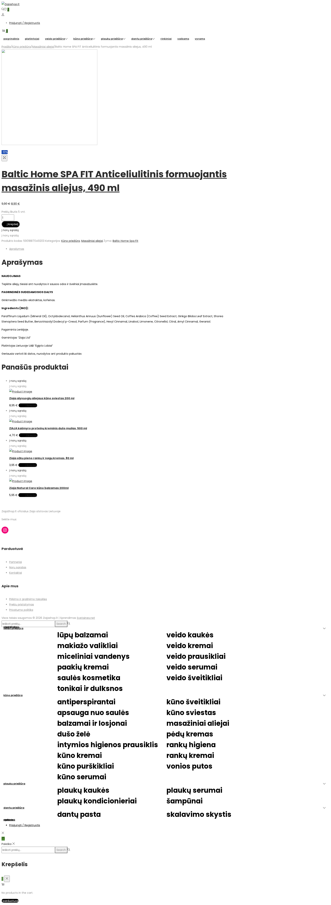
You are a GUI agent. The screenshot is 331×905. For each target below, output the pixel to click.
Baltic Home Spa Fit (125, 241)
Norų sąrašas (17, 567)
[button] (10, 230)
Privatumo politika (21, 610)
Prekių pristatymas (21, 604)
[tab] (120, 249)
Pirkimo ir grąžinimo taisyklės (28, 599)
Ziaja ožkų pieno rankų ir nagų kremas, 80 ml (41, 458)
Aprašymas (16, 249)
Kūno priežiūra (21, 47)
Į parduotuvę (10, 901)
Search (61, 624)
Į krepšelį (12, 224)
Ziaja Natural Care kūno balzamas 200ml (39, 488)
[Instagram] (5, 530)
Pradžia (6, 47)
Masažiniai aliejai (43, 47)
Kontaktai (15, 573)
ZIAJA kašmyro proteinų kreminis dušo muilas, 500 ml (48, 428)
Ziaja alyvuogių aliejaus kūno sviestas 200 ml (41, 398)
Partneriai (15, 562)
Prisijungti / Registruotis (24, 23)
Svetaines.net (86, 618)
